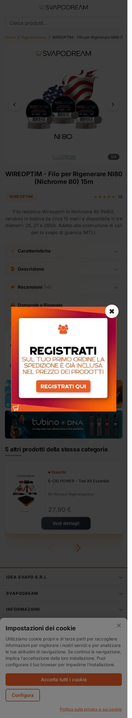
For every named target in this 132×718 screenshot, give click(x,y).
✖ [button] (112, 311)
